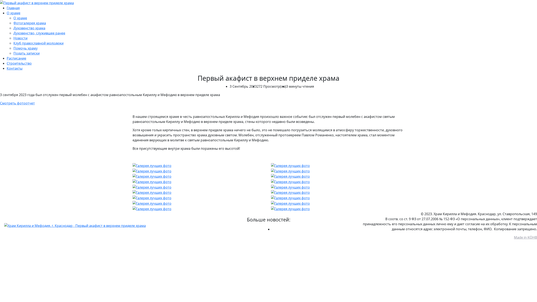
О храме (13, 13)
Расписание (16, 58)
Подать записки (26, 53)
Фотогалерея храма (29, 23)
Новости (20, 38)
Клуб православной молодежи (38, 43)
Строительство (19, 63)
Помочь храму (25, 48)
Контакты (14, 68)
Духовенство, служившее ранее (39, 33)
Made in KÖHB (525, 237)
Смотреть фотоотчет (17, 103)
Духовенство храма (29, 28)
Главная (13, 8)
